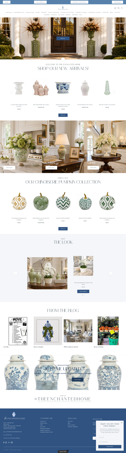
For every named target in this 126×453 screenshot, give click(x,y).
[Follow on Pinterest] (9, 442)
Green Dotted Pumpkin (41, 218)
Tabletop (44, 12)
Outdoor (47, 14)
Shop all (63, 42)
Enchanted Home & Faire (46, 432)
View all (63, 115)
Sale (80, 14)
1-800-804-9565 (10, 422)
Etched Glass (30, 12)
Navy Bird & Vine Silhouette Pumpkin (85, 219)
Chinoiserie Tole (19, 12)
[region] (63, 38)
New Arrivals (40, 2)
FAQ (41, 425)
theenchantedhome (65, 399)
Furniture (106, 12)
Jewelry (68, 14)
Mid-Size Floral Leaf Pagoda (63, 104)
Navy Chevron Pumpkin (107, 218)
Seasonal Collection (79, 2)
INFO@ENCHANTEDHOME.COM (14, 431)
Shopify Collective (45, 430)
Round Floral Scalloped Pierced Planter (19, 105)
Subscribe (110, 446)
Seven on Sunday (38, 347)
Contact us (6, 438)
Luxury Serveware (53, 12)
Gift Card (70, 421)
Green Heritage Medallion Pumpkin (63, 219)
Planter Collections (67, 12)
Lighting (117, 12)
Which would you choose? (71, 347)
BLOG (6, 2)
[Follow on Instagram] (6, 442)
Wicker (38, 12)
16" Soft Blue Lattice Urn (85, 104)
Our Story (42, 426)
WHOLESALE (117, 2)
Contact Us (43, 421)
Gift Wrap (61, 14)
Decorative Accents (95, 12)
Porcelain (9, 12)
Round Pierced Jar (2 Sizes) (41, 104)
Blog (69, 423)
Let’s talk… (6, 347)
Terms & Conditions (73, 426)
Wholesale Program (45, 428)
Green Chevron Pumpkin (19, 218)
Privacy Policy (71, 425)
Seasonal (54, 14)
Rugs (111, 12)
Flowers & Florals (81, 12)
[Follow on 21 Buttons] (12, 442)
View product (83, 291)
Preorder (75, 14)
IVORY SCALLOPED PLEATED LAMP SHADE (107, 105)
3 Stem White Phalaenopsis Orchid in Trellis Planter (83, 283)
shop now (9, 167)
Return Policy (43, 423)
